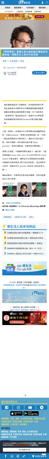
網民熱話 (4, 431)
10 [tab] (26, 17)
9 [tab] (24, 17)
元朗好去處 (6, 421)
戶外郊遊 (14, 424)
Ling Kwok (10, 67)
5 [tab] (28, 14)
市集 (12, 418)
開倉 (17, 418)
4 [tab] (26, 14)
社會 (36, 421)
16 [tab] (27, 19)
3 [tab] (24, 14)
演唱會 (7, 7)
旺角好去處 (28, 421)
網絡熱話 (7, 217)
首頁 (5, 61)
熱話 (22, 61)
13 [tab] (20, 19)
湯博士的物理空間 (13, 203)
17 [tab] (29, 19)
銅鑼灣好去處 (39, 418)
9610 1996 (9, 209)
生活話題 (13, 61)
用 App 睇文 (40, 72)
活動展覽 (5, 418)
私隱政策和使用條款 (21, 445)
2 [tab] (22, 14)
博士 (32, 217)
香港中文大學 (20, 217)
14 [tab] (23, 19)
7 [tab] (19, 17)
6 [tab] (31, 14)
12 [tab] (31, 17)
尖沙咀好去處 (26, 418)
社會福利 (23, 424)
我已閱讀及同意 (24, 449)
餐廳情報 (5, 424)
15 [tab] (25, 19)
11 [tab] (28, 17)
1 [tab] (19, 14)
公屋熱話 (19, 11)
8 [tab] (22, 17)
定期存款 (37, 11)
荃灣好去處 (17, 421)
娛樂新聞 (28, 11)
